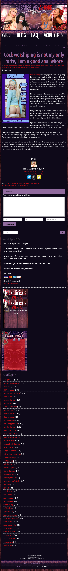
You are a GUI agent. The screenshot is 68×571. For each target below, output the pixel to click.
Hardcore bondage (9, 457)
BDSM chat (24, 65)
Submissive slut (8, 528)
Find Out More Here (11, 283)
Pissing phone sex (9, 471)
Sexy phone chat (8, 498)
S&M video (6, 488)
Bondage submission (17, 67)
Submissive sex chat (9, 525)
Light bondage (8, 461)
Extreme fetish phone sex (11, 444)
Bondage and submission (42, 65)
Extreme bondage (9, 440)
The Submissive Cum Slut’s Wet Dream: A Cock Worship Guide (50, 46)
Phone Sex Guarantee (37, 563)
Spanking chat (8, 511)
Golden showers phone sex (12, 454)
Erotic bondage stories (10, 434)
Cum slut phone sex (9, 427)
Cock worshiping (35, 67)
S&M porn (6, 484)
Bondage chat (52, 65)
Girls (6, 35)
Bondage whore (26, 67)
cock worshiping (23, 185)
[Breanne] (34, 164)
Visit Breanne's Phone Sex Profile (34, 171)
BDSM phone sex (31, 65)
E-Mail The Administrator (21, 566)
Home (25, 563)
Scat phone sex (8, 491)
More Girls (53, 35)
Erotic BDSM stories (9, 430)
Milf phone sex (8, 464)
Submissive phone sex (10, 518)
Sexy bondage (7, 494)
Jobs (43, 563)
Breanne (6, 65)
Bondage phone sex (9, 400)
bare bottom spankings (11, 183)
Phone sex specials (9, 467)
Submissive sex (8, 522)
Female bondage (8, 447)
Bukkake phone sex (9, 413)
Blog (21, 35)
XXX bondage (7, 545)
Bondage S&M (7, 67)
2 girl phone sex (8, 380)
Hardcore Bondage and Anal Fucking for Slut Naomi (17, 46)
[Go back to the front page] (34, 17)
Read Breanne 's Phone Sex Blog (34, 174)
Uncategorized (8, 542)
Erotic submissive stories (11, 437)
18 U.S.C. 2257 (29, 563)
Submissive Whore (9, 532)
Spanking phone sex (10, 515)
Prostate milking (8, 474)
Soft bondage (7, 508)
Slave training (8, 505)
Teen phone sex (8, 535)
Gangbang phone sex (10, 451)
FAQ (34, 35)
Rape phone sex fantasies (11, 481)
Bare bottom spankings (15, 65)
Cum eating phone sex (10, 424)
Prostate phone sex (9, 478)
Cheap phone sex (9, 417)
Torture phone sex (9, 538)
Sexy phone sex (8, 501)
